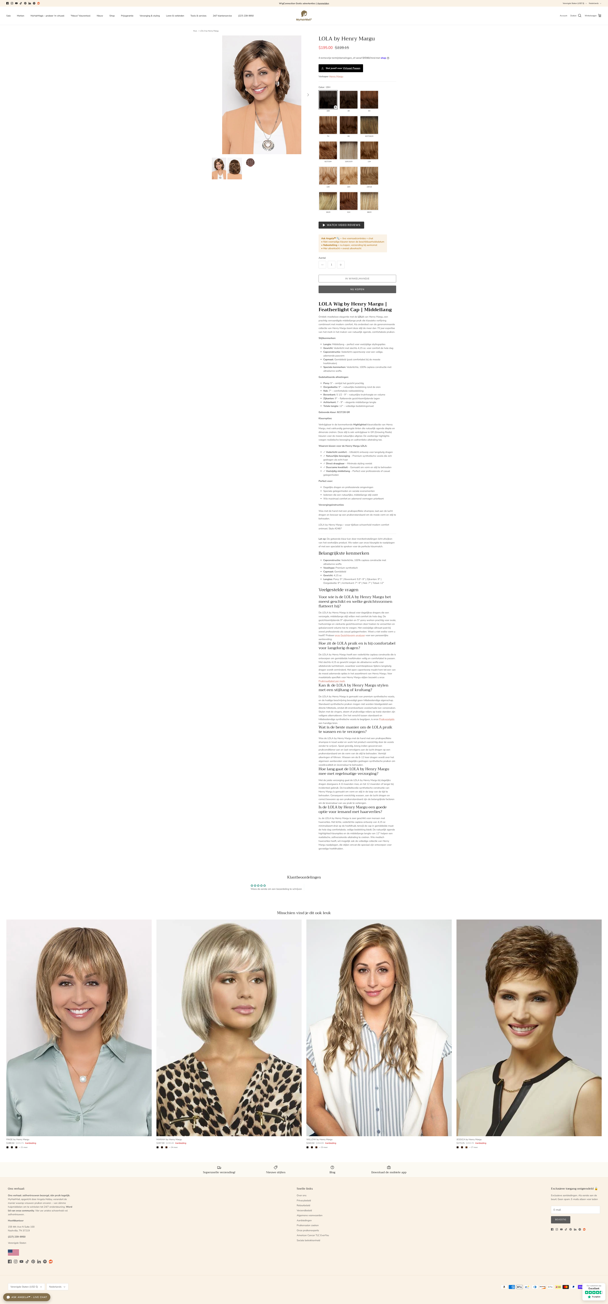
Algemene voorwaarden (310, 1215)
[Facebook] (7, 3)
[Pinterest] (25, 3)
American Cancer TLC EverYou (313, 1235)
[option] (262, 94)
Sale (8, 15)
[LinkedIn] (29, 3)
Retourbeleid (303, 1205)
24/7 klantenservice (222, 15)
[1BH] (328, 99)
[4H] (348, 99)
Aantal (322, 257)
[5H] (369, 99)
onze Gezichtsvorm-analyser (350, 635)
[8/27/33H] (328, 150)
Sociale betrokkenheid (308, 1240)
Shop (112, 15)
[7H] (328, 125)
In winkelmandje (357, 278)
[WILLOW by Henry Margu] (379, 1028)
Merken (20, 15)
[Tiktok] (21, 3)
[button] (335, 107)
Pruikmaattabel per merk (332, 681)
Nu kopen (357, 289)
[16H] (348, 175)
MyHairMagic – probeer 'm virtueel (47, 15)
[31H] (348, 201)
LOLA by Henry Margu (209, 31)
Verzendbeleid (304, 1210)
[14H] (328, 175)
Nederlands (594, 3)
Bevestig (560, 1219)
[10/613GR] (348, 150)
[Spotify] (34, 3)
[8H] (348, 125)
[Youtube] (16, 3)
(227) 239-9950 (246, 15)
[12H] (369, 150)
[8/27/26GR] (369, 125)
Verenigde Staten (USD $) (573, 3)
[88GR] (369, 201)
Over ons (301, 1195)
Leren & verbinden (175, 15)
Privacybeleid (304, 1200)
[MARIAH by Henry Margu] (229, 1028)
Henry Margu (336, 76)
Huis (195, 31)
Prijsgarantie (127, 15)
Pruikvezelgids (386, 719)
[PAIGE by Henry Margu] (79, 1028)
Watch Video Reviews (343, 225)
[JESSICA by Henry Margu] (529, 1028)
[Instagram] (12, 3)
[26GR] (328, 201)
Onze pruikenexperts (308, 1230)
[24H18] (369, 175)
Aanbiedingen (304, 1220)
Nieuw (100, 15)
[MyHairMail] (304, 16)
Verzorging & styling (150, 15)
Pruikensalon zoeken (308, 1225)
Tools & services (198, 15)
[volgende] (308, 94)
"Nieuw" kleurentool (80, 15)
